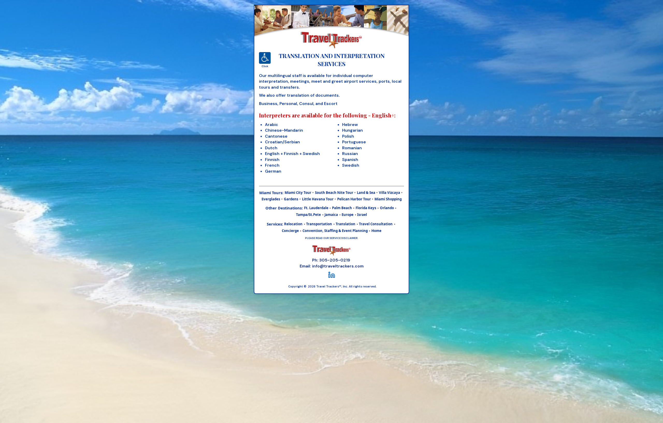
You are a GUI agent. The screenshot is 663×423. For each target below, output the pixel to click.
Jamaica (331, 214)
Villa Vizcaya (389, 192)
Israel (362, 214)
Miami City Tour (298, 192)
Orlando (387, 208)
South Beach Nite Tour (334, 192)
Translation (345, 224)
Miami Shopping (388, 199)
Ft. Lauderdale (316, 208)
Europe (348, 214)
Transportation (319, 224)
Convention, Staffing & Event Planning (335, 230)
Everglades (271, 199)
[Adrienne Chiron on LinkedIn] (331, 274)
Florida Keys (366, 208)
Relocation (293, 224)
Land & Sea (366, 192)
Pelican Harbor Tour (354, 199)
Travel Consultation (376, 224)
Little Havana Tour (318, 199)
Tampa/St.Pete (308, 214)
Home (376, 230)
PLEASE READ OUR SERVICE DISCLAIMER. (331, 238)
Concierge (290, 230)
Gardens (291, 199)
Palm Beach (342, 208)
